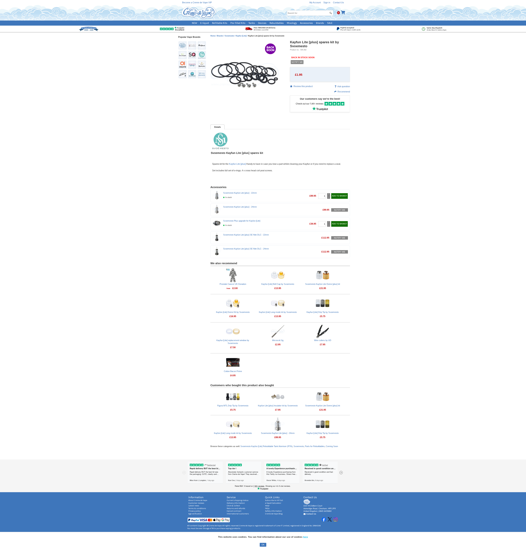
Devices (262, 23)
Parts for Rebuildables (315, 446)
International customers (238, 514)
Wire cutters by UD (322, 340)
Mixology (292, 23)
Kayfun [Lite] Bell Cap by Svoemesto (277, 284)
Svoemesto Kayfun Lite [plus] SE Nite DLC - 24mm (246, 249)
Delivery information (236, 503)
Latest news (193, 506)
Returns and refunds (236, 508)
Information (195, 497)
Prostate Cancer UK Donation (233, 284)
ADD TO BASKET (339, 196)
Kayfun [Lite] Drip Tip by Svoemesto (323, 312)
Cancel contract (234, 511)
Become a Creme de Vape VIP (197, 2)
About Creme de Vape (197, 500)
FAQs (267, 508)
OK (263, 545)
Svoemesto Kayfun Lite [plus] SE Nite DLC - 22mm (246, 235)
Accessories (306, 23)
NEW (194, 23)
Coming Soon (332, 446)
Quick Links (272, 497)
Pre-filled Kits (237, 23)
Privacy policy (194, 511)
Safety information (273, 511)
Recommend (344, 91)
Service (231, 497)
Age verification (195, 514)
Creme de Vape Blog (273, 514)
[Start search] (331, 12)
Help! (267, 506)
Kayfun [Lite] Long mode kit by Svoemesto (278, 312)
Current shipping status (237, 500)
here (305, 537)
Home (213, 36)
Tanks (251, 23)
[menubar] (263, 23)
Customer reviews (196, 503)
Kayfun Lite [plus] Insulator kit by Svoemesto (278, 405)
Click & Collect (233, 506)
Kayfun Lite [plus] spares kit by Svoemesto (314, 44)
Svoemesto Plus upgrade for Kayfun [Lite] (241, 221)
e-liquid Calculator (273, 503)
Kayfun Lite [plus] (237, 164)
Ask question (343, 86)
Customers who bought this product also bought (242, 385)
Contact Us (338, 2)
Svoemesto (230, 36)
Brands (320, 23)
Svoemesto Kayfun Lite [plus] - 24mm (240, 207)
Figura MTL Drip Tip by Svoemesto (232, 405)
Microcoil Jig (277, 340)
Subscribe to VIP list (274, 500)
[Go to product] (233, 275)
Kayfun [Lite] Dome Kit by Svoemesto (233, 312)
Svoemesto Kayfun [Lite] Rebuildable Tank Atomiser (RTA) (266, 446)
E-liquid (204, 23)
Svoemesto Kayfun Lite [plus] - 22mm (240, 193)
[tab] (217, 126)
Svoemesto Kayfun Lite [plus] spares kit (237, 152)
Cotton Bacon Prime (233, 371)
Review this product (303, 86)
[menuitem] (196, 23)
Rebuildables (277, 23)
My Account (315, 2)
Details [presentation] (217, 127)
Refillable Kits (219, 23)
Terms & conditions (197, 508)
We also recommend (223, 263)
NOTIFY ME (297, 62)
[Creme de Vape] (199, 12)
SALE (329, 23)
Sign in (326, 2)
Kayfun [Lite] (241, 36)
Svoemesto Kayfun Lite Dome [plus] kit (322, 284)
